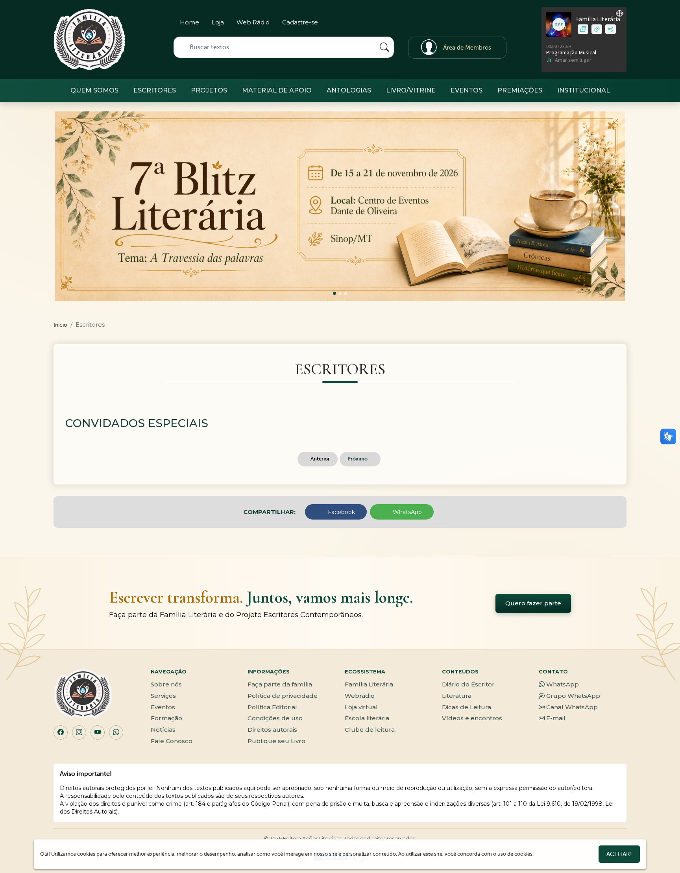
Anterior (319, 459)
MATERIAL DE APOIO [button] (277, 90)
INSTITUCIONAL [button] (583, 90)
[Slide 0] (334, 293)
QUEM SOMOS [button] (94, 90)
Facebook (340, 512)
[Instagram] (458, 24)
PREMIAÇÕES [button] (519, 90)
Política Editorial (272, 707)
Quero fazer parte (533, 603)
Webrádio (360, 695)
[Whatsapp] (486, 24)
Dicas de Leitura (466, 707)
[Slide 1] (340, 293)
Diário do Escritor (468, 684)
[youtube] (499, 24)
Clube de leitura (370, 729)
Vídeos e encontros (472, 718)
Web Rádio (253, 22)
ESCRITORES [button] (154, 90)
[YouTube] (98, 732)
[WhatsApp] (116, 732)
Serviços (163, 695)
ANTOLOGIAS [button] (349, 90)
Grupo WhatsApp (573, 695)
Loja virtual (361, 707)
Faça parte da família (280, 684)
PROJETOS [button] (209, 90)
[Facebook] (472, 24)
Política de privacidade (283, 695)
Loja (218, 22)
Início (60, 325)
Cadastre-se (300, 22)
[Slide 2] (345, 293)
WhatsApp (406, 512)
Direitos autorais (272, 729)
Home (189, 22)
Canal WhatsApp (572, 707)
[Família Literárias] (89, 39)
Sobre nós (166, 684)
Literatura (456, 695)
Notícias (163, 729)
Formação (166, 718)
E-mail (555, 718)
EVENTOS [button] (466, 90)
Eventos (163, 707)
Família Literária (369, 684)
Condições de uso (275, 718)
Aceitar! (619, 854)
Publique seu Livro (276, 741)
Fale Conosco (171, 741)
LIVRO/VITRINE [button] (411, 90)
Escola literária (367, 718)
